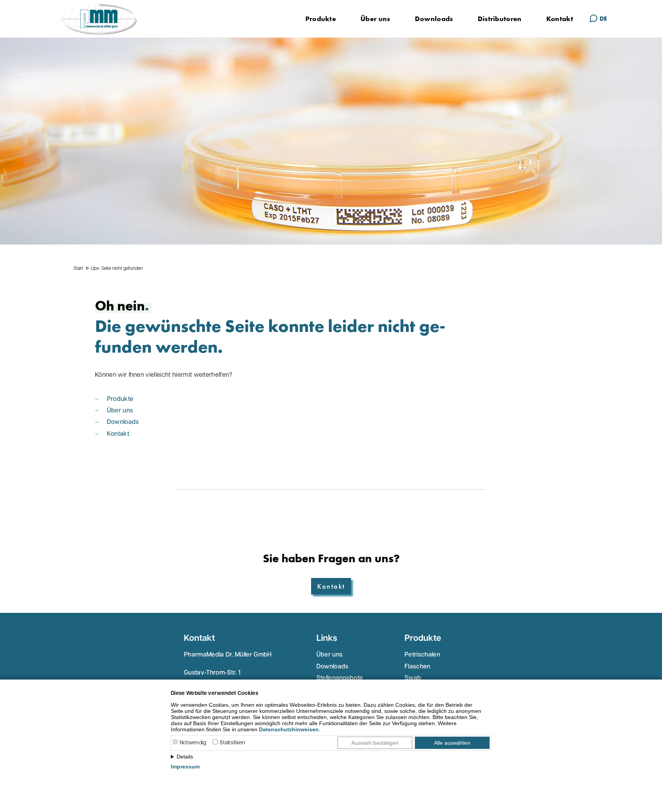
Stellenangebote (339, 678)
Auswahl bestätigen (374, 743)
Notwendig (193, 743)
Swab (413, 678)
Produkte (320, 18)
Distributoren (500, 18)
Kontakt (559, 18)
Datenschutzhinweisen (289, 729)
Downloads (434, 18)
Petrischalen (422, 655)
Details (185, 757)
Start (78, 268)
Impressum (185, 766)
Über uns (375, 18)
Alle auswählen (452, 743)
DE (603, 19)
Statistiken (233, 743)
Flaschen (418, 667)
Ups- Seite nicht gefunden (117, 268)
